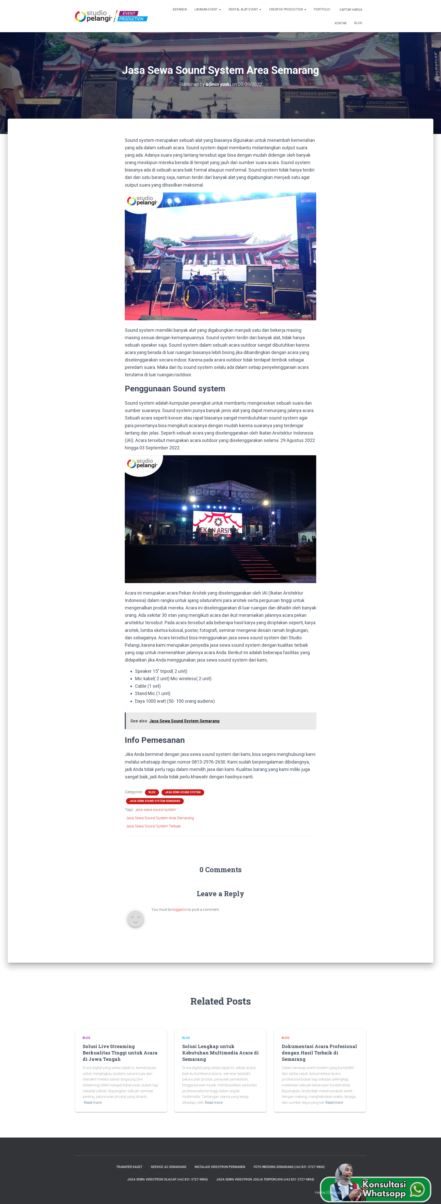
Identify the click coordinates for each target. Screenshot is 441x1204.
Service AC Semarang (168, 1167)
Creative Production (286, 9)
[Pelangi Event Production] (111, 16)
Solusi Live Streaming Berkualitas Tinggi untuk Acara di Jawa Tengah (120, 1052)
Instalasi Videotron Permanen (220, 1167)
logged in (180, 909)
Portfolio (322, 9)
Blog (358, 23)
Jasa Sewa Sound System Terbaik (153, 826)
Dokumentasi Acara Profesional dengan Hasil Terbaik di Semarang (319, 1052)
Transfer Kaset (129, 1167)
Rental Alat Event (244, 9)
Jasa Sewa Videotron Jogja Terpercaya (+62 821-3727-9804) (265, 1179)
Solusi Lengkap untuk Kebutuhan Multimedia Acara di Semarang (220, 1052)
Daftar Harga (350, 10)
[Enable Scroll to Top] (430, 1193)
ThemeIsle (357, 1192)
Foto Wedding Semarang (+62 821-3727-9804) (289, 1167)
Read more (93, 1102)
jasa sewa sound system (156, 810)
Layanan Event (206, 9)
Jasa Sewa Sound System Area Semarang (160, 818)
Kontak (340, 23)
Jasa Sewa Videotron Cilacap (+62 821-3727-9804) (167, 1179)
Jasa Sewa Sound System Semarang (155, 801)
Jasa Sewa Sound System (183, 792)
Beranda (180, 9)
